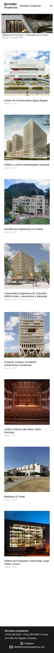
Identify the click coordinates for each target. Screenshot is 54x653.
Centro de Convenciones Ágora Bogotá (26, 100)
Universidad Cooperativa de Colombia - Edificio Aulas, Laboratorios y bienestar (26, 295)
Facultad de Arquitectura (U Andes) (23, 229)
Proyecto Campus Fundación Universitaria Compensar (20, 364)
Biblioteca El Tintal (14, 496)
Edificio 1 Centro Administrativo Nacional (26, 164)
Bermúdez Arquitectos (30, 6)
